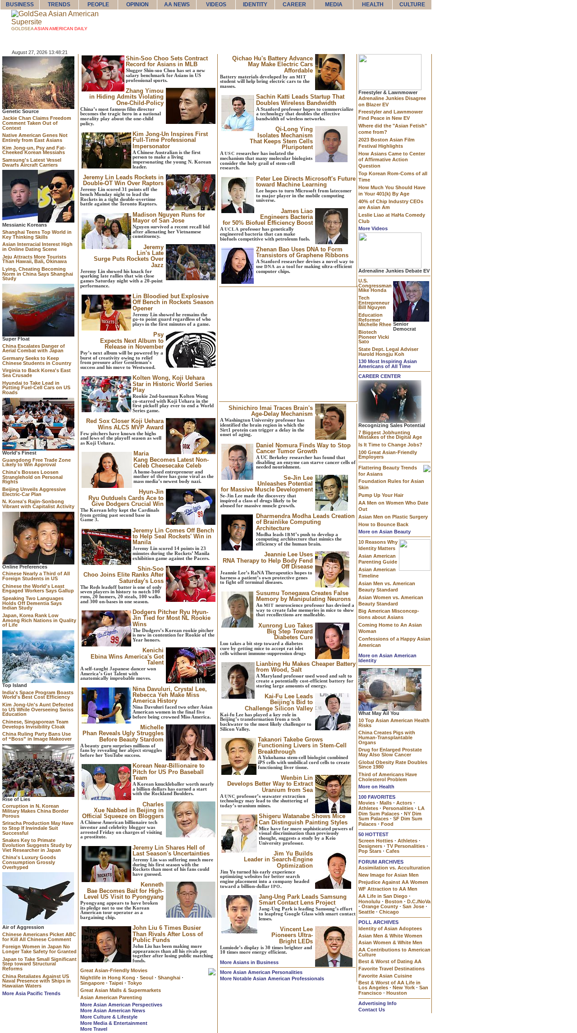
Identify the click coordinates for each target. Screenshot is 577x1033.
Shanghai (169, 977)
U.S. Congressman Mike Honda (375, 285)
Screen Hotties (375, 840)
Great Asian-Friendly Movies (113, 970)
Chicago (389, 912)
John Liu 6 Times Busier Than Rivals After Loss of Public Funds (168, 933)
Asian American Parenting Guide (377, 559)
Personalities (398, 808)
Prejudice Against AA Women (393, 882)
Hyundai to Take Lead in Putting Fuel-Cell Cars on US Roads (36, 387)
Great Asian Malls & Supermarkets (120, 990)
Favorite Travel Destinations (391, 968)
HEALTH (373, 4)
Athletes (368, 808)
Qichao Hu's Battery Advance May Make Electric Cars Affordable (272, 64)
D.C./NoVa (418, 901)
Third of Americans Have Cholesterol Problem (387, 777)
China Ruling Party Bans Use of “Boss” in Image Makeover (37, 736)
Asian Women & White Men (390, 942)
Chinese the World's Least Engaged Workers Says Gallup (38, 588)
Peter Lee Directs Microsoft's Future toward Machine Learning (306, 181)
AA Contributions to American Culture (394, 952)
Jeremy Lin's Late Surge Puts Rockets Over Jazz (129, 256)
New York (404, 987)
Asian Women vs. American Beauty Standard (390, 600)
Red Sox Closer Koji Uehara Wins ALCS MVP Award (125, 424)
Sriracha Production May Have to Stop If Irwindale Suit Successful (37, 827)
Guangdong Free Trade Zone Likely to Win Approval (36, 462)
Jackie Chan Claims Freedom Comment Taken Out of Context (36, 122)
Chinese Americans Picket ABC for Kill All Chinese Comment (39, 937)
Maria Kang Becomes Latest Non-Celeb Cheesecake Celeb (171, 459)
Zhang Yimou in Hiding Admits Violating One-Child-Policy (126, 96)
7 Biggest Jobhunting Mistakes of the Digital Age (390, 435)
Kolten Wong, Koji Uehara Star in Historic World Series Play (172, 383)
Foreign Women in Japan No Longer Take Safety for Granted (39, 949)
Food (387, 824)
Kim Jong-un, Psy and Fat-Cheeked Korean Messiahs (34, 150)
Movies (366, 802)
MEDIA (334, 4)
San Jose (413, 906)
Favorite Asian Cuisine (385, 975)
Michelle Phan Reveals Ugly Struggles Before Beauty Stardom (123, 733)
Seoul (146, 977)
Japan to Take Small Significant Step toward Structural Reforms (39, 963)
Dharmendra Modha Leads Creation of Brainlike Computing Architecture (305, 522)
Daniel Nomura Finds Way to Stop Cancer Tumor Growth (303, 448)
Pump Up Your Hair (380, 495)
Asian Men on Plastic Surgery (393, 516)
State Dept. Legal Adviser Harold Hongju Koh (388, 351)
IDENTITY (255, 4)
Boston (394, 901)
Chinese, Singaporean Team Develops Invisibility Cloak (35, 724)
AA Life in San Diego (383, 896)
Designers (370, 846)
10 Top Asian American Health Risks (394, 723)
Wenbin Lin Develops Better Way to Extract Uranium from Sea (270, 783)
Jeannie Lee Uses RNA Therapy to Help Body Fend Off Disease (268, 560)
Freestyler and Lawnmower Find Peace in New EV (390, 115)
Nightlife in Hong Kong (107, 977)
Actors (404, 802)
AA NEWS (177, 4)
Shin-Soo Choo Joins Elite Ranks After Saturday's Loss (123, 574)
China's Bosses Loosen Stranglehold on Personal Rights (32, 476)
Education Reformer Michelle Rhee (374, 319)
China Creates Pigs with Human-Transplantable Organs (386, 737)
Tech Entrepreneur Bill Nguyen (373, 302)
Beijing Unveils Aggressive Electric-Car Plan (34, 492)
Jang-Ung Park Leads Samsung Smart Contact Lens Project (303, 899)
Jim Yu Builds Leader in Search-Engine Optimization (278, 859)
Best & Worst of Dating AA (389, 961)
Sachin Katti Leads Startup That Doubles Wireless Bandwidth (300, 99)
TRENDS (59, 4)
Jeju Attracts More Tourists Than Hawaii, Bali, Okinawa (34, 259)
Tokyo (135, 983)
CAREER (294, 4)
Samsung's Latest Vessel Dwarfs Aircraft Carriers (31, 162)
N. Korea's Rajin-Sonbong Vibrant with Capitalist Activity (38, 504)
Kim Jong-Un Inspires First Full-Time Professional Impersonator (170, 140)
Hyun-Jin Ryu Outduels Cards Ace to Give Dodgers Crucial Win (126, 497)
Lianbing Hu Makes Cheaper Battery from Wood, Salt (306, 666)
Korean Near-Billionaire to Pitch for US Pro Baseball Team (169, 771)
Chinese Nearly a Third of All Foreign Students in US (36, 576)
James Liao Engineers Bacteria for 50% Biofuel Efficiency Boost (268, 217)
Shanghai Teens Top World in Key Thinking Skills (37, 234)
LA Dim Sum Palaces (391, 810)
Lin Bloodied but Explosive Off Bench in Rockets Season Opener (173, 302)
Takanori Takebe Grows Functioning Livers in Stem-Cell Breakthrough (302, 745)
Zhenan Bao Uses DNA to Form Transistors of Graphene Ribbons (302, 252)
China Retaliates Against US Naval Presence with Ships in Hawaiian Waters (36, 981)
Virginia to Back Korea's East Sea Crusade (36, 373)
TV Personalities (406, 846)
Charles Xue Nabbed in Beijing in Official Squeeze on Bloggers (123, 810)
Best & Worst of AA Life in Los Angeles (389, 985)
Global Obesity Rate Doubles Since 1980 (392, 765)
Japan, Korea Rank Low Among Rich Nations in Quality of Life (39, 620)
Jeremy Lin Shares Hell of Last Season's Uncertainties (171, 850)
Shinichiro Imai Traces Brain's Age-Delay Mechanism (271, 411)
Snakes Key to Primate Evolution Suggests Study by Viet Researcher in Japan (37, 844)
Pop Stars (369, 851)
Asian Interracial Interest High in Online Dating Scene (37, 246)
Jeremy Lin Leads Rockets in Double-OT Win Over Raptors (123, 180)
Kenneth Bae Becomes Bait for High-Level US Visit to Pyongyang (124, 890)
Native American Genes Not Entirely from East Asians (35, 137)
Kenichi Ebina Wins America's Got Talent (127, 656)
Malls (386, 802)
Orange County (380, 906)
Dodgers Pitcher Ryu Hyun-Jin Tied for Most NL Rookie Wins (172, 618)
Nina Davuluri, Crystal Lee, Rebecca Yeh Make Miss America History (170, 695)
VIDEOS (216, 4)
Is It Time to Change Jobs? (390, 444)
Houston (396, 993)
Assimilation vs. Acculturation (394, 867)
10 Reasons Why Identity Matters (378, 545)
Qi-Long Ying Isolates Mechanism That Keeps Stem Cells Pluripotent (281, 138)
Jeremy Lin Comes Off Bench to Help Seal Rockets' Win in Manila (173, 536)
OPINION (137, 4)
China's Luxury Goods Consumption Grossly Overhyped (29, 862)
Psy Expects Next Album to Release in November (132, 340)
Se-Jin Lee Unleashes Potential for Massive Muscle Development (267, 483)
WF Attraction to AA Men (387, 889)
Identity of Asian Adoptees (390, 928)
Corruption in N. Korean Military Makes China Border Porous (35, 810)
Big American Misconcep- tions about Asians (388, 614)
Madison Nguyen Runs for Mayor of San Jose (169, 217)
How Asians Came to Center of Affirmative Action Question (391, 160)
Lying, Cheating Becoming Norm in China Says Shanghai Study (37, 273)
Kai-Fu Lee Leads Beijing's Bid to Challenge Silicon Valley (279, 702)
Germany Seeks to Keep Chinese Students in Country (36, 360)
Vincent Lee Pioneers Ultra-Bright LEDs (292, 935)
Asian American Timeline (377, 572)
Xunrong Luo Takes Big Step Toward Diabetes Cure (285, 631)
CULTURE (412, 4)
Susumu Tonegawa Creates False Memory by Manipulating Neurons (303, 596)
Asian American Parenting (111, 997)
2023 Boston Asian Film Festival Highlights (386, 143)
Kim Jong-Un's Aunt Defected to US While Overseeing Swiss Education (37, 709)
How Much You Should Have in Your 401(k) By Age (392, 190)
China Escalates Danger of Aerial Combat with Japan (33, 348)
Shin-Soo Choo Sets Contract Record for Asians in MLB (167, 61)
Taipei (116, 983)
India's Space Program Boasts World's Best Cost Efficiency (37, 695)
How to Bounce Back (383, 524)
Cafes (392, 851)
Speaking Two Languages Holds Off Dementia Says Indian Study (33, 603)
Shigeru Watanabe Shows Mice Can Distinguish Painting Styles (303, 819)
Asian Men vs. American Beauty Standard (386, 586)
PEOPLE (98, 4)
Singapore (92, 983)
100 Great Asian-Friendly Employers (387, 455)
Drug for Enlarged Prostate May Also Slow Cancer (390, 752)
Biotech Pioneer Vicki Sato (373, 336)
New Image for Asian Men (388, 875)
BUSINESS (20, 4)
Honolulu (369, 901)
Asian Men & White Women (390, 935)
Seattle (366, 912)
